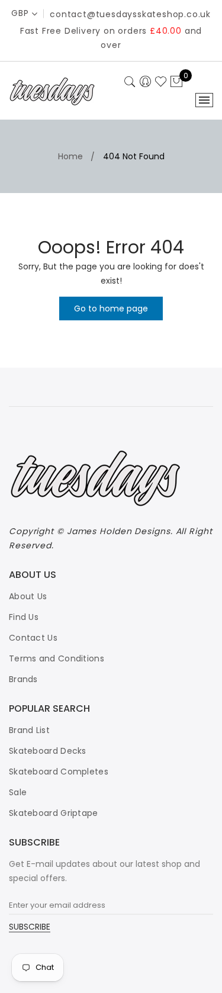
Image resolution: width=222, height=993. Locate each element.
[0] (176, 82)
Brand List (29, 730)
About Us (28, 596)
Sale (18, 792)
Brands (23, 679)
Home (70, 156)
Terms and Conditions (56, 658)
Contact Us (33, 638)
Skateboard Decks (47, 751)
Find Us (23, 617)
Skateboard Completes (58, 771)
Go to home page (111, 308)
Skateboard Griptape (53, 813)
